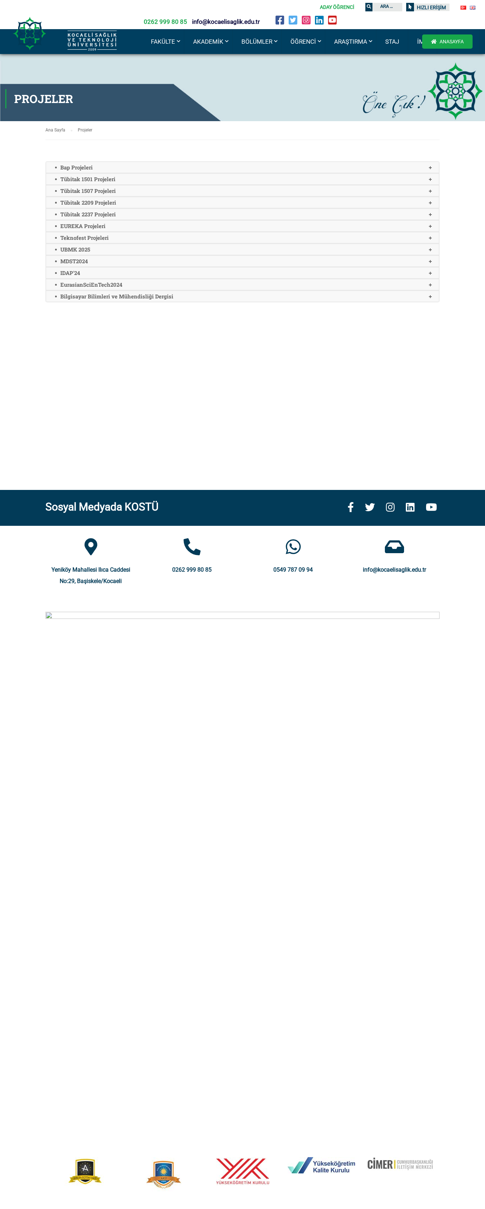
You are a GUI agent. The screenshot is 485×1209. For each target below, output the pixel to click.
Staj (392, 41)
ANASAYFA (451, 41)
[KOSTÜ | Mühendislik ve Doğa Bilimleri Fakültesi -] (71, 42)
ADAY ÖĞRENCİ (337, 7)
